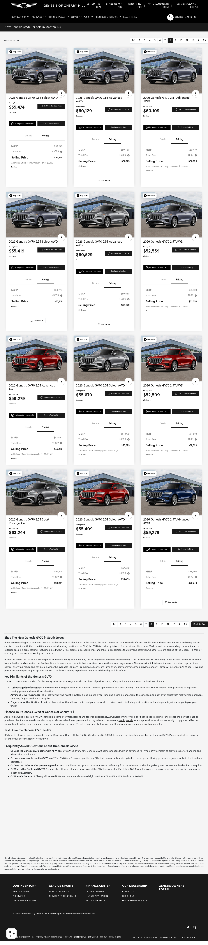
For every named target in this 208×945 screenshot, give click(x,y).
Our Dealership (134, 886)
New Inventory (21, 892)
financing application (145, 724)
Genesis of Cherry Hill (23, 937)
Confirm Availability (51, 124)
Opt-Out (103, 937)
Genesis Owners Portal (135, 901)
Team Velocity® (151, 937)
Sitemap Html (80, 937)
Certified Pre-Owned (24, 901)
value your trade (29, 724)
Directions (128, 896)
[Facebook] (188, 927)
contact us (182, 735)
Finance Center (98, 886)
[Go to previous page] (139, 41)
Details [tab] (28, 136)
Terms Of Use (57, 937)
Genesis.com (115, 937)
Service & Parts (61, 886)
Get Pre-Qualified (95, 892)
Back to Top (199, 624)
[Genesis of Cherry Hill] (48, 5)
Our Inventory (24, 886)
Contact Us (128, 892)
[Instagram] (194, 927)
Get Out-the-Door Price (53, 106)
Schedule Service (59, 892)
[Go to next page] (198, 41)
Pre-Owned (19, 896)
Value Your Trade (95, 901)
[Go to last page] (204, 41)
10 (181, 40)
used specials (126, 720)
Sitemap (68, 937)
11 (187, 40)
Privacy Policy (43, 937)
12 (193, 40)
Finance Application (97, 896)
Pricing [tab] (45, 136)
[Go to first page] (133, 41)
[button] (15, 52)
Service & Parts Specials (62, 896)
